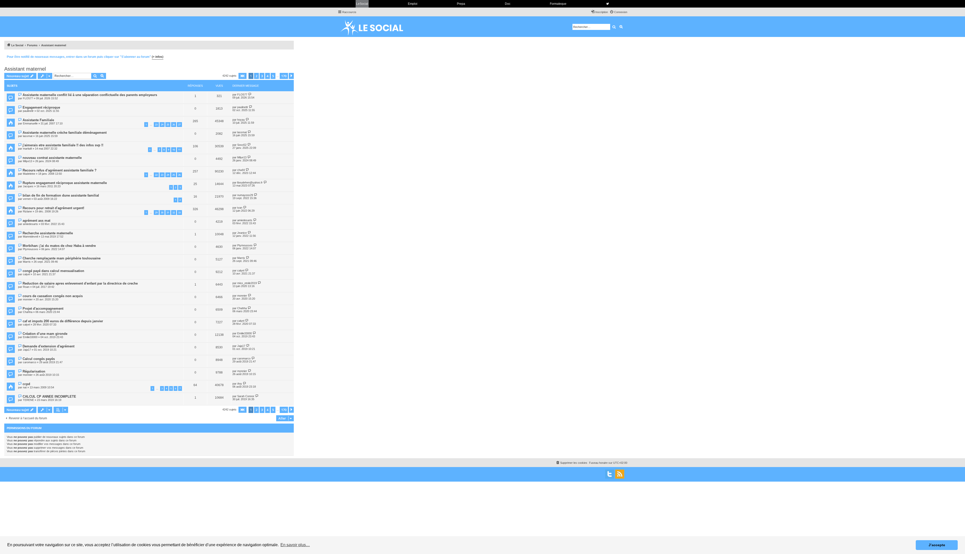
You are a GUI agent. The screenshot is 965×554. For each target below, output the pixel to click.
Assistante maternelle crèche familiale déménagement (65, 132)
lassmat (27, 135)
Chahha (27, 311)
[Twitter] (609, 474)
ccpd (26, 384)
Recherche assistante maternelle (48, 233)
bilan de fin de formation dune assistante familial (61, 195)
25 (168, 124)
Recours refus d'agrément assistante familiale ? (59, 170)
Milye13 (27, 161)
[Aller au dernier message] (250, 94)
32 (173, 212)
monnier (28, 299)
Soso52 (242, 144)
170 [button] (283, 76)
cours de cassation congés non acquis (53, 296)
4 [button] (267, 76)
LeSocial (362, 4)
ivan (239, 207)
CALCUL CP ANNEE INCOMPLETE (49, 396)
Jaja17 (27, 349)
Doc (507, 4)
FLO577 (28, 98)
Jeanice (242, 232)
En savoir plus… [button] (295, 545)
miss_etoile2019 (247, 283)
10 (173, 149)
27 (179, 124)
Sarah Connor (245, 396)
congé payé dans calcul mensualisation (53, 271)
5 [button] (273, 76)
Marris (27, 261)
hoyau (241, 119)
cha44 (241, 169)
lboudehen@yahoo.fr (250, 182)
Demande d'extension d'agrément (48, 346)
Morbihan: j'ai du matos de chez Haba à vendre (59, 246)
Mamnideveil (30, 236)
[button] (242, 76)
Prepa (461, 4)
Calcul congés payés (39, 359)
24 (162, 124)
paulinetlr (28, 110)
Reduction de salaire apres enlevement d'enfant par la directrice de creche (80, 283)
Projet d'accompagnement (43, 308)
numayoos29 (245, 195)
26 (173, 124)
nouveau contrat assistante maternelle (52, 158)
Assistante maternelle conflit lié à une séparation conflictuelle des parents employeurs (90, 95)
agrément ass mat (36, 220)
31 (168, 212)
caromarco (29, 362)
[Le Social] (376, 27)
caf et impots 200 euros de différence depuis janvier (63, 321)
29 (156, 212)
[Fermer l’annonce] (289, 56)
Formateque (558, 4)
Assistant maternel (25, 69)
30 (162, 212)
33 (179, 212)
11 (179, 149)
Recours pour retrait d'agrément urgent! (53, 208)
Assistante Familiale (38, 120)
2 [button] (256, 76)
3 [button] (262, 76)
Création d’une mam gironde (45, 334)
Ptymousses (30, 249)
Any (239, 383)
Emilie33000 (30, 337)
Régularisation (34, 371)
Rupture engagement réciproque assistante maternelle (65, 183)
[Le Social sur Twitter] (607, 4)
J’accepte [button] (937, 545)
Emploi (412, 4)
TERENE (28, 399)
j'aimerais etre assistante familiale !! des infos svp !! (63, 145)
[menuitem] (618, 12)
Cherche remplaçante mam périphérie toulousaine (62, 258)
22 (156, 174)
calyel (26, 274)
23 (156, 124)
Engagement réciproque (41, 107)
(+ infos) (157, 57)
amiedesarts (30, 223)
